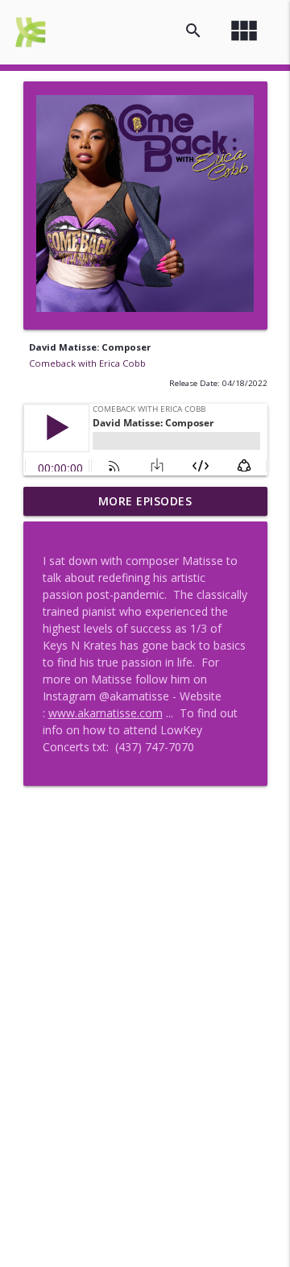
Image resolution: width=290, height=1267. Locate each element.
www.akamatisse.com (105, 713)
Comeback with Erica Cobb (87, 363)
